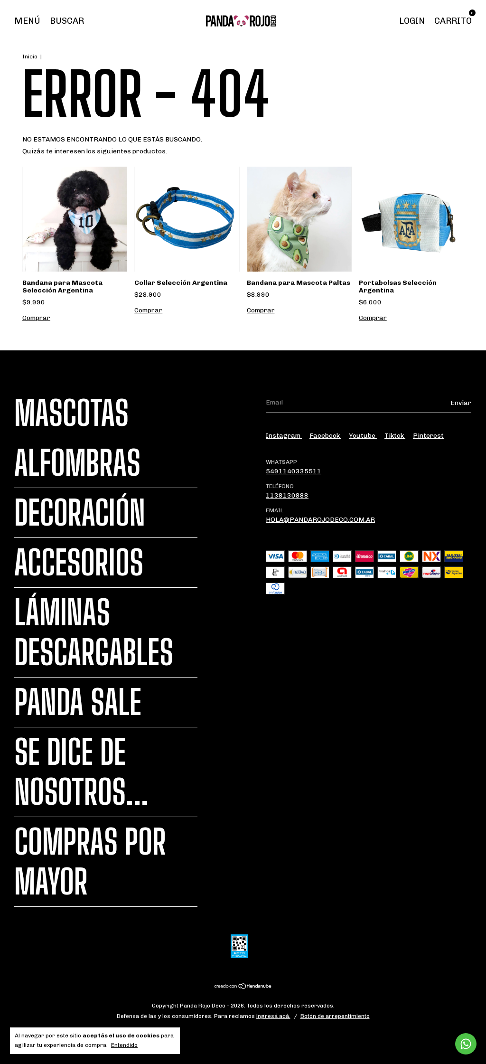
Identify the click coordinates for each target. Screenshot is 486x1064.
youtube (363, 436)
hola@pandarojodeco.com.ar (320, 520)
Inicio (29, 56)
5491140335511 (293, 471)
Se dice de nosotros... (81, 772)
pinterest (428, 436)
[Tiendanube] (243, 987)
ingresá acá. (273, 1016)
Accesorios (78, 563)
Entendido (124, 1045)
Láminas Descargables (93, 632)
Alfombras (77, 463)
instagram (284, 436)
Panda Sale (77, 702)
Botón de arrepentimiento (335, 1016)
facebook (325, 436)
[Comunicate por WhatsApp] (466, 1044)
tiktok (394, 436)
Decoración (79, 513)
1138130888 (287, 495)
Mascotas (71, 413)
